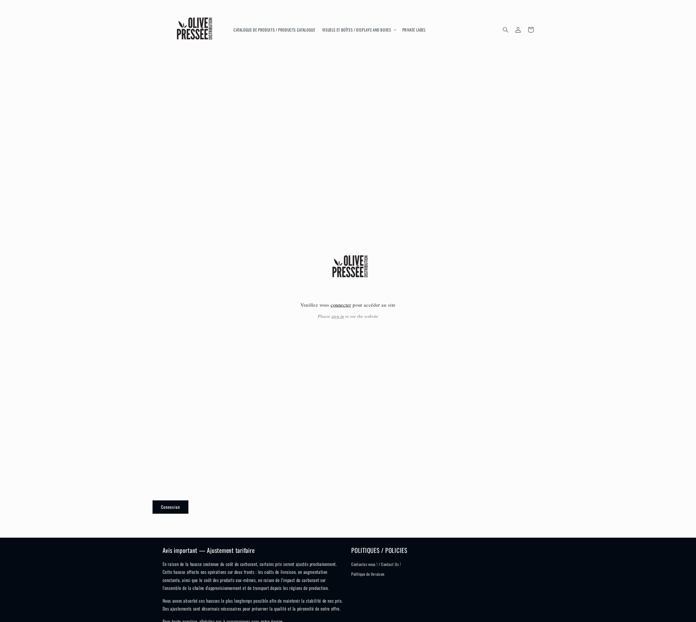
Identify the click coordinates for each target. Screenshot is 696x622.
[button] (359, 30)
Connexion (170, 507)
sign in (337, 316)
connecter (341, 304)
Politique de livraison (367, 574)
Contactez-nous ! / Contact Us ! (376, 564)
